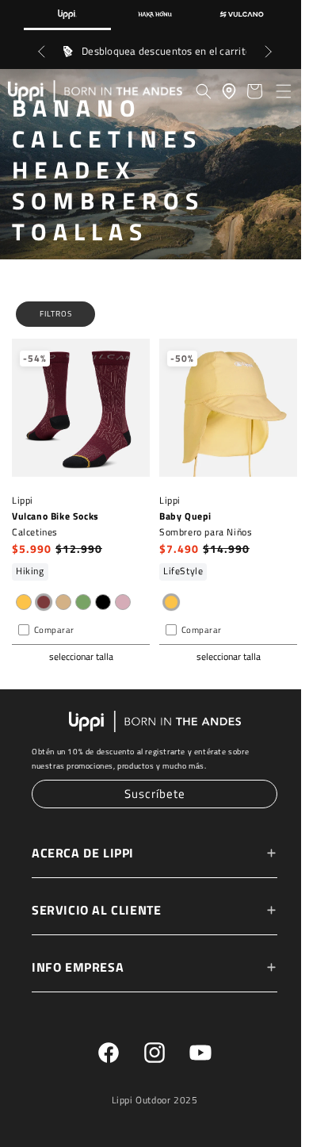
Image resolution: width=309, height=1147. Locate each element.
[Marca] (67, 15)
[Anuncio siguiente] (267, 51)
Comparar (54, 631)
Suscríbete (150, 795)
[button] (283, 91)
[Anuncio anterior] (41, 51)
